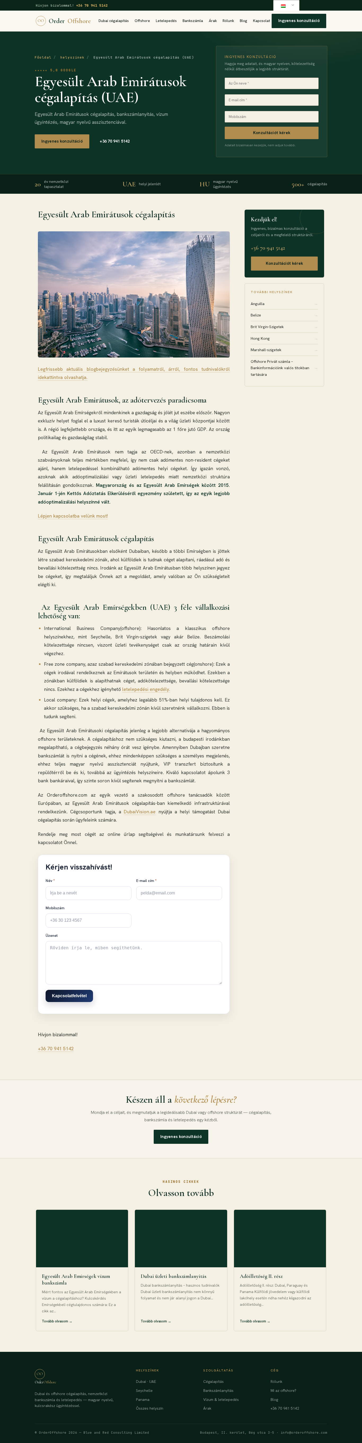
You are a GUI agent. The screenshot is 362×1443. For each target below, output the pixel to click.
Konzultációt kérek (271, 132)
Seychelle (144, 1390)
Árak (213, 20)
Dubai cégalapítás (114, 20)
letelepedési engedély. (146, 689)
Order (64, 21)
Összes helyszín (149, 1408)
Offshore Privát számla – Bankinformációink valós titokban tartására (284, 368)
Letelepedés (166, 20)
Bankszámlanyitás (218, 1390)
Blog (243, 20)
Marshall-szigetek (284, 349)
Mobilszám (55, 908)
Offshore (142, 20)
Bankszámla (193, 20)
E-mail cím (146, 880)
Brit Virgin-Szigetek (284, 326)
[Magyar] (285, 5)
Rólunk (228, 20)
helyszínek (72, 57)
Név (50, 880)
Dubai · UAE (146, 1381)
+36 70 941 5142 (92, 5)
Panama (142, 1399)
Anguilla (284, 303)
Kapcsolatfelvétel (69, 996)
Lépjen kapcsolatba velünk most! (73, 516)
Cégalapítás (213, 1381)
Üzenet (52, 935)
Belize (284, 314)
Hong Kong (284, 338)
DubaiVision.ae (140, 812)
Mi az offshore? (283, 1390)
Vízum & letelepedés (221, 1399)
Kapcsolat (261, 20)
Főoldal (43, 57)
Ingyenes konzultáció (299, 20)
